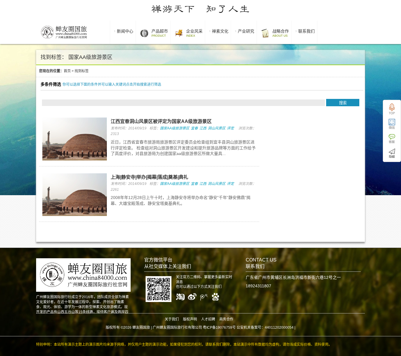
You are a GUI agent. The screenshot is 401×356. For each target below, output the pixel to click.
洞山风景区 (216, 128)
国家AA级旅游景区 (174, 128)
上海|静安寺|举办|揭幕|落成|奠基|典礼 (149, 177)
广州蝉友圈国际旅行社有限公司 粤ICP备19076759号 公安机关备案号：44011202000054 (223, 327)
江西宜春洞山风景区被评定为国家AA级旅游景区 (161, 121)
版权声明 (190, 319)
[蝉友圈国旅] (64, 39)
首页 (67, 71)
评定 (230, 128)
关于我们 (172, 319)
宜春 (194, 128)
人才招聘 (208, 319)
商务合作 (226, 319)
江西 (202, 128)
